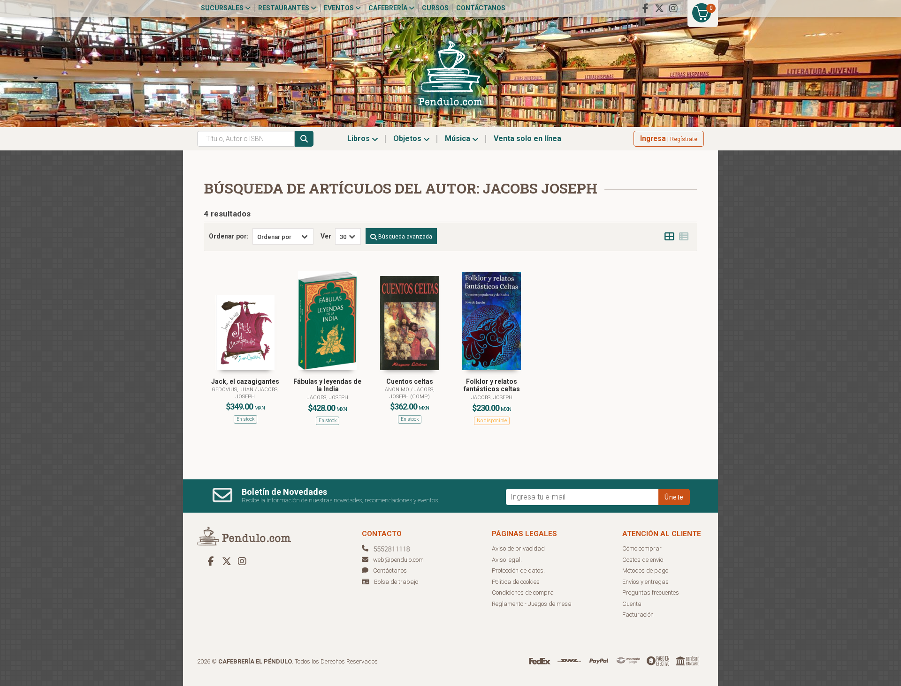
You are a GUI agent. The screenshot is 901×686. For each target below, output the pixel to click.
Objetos (408, 138)
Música (458, 138)
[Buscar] (304, 139)
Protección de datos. (518, 570)
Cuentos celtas (409, 381)
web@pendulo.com (398, 559)
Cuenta (631, 603)
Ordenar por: (229, 236)
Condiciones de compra (523, 592)
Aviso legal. (507, 559)
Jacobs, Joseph (327, 398)
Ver (326, 236)
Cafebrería (388, 8)
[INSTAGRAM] (673, 8)
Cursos (435, 8)
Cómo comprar (642, 548)
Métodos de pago (645, 570)
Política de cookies (516, 581)
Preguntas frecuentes (650, 592)
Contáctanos (480, 8)
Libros (359, 138)
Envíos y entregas (645, 581)
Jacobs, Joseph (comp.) (412, 393)
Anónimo (398, 390)
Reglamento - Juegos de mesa (532, 603)
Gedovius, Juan (233, 390)
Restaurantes (284, 8)
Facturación (638, 614)
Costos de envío (642, 559)
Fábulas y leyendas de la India (327, 385)
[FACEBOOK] (645, 8)
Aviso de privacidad (518, 548)
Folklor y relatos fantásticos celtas (492, 385)
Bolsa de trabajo (396, 581)
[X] (659, 8)
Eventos (339, 8)
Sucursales (223, 8)
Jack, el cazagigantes (245, 381)
